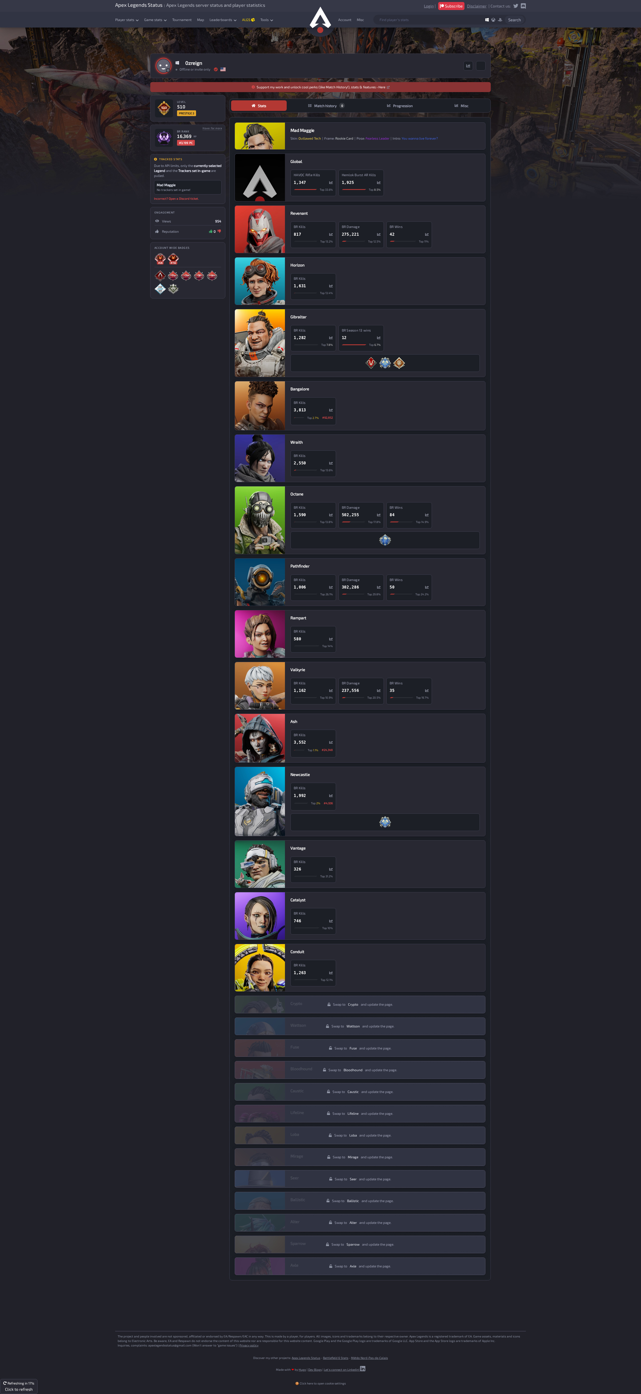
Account (344, 20)
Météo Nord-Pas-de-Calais (369, 1357)
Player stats (125, 20)
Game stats (153, 20)
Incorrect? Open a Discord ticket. (176, 198)
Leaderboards (221, 20)
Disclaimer (477, 6)
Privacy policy (248, 1345)
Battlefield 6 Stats (335, 1357)
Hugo (302, 1369)
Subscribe (453, 6)
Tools (264, 20)
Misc (360, 20)
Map (200, 20)
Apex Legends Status (306, 1357)
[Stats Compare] (468, 66)
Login (429, 6)
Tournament (182, 20)
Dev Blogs (315, 1369)
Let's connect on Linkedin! (342, 1369)
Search (514, 19)
